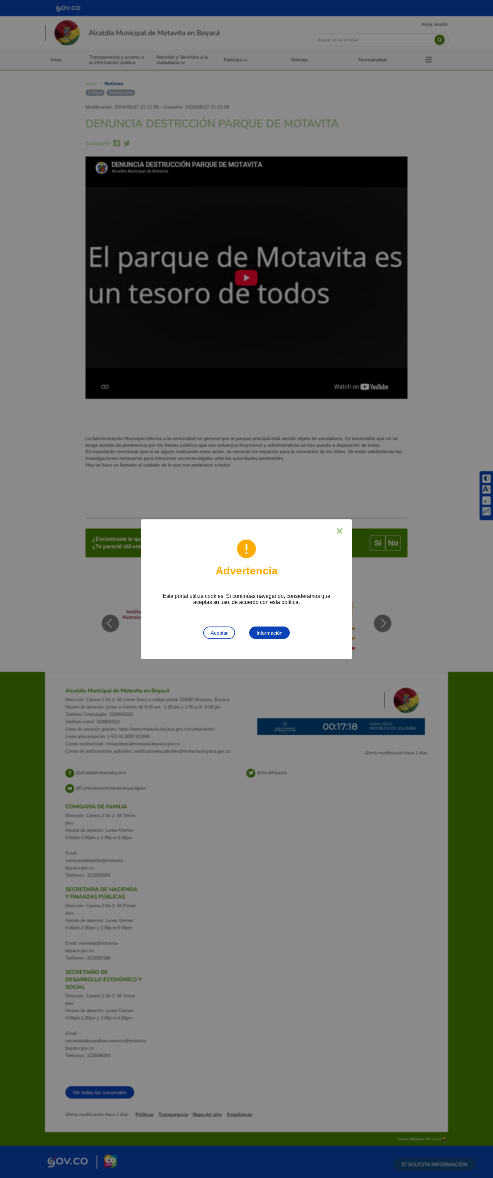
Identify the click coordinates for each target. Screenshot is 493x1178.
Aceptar (219, 632)
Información (269, 632)
